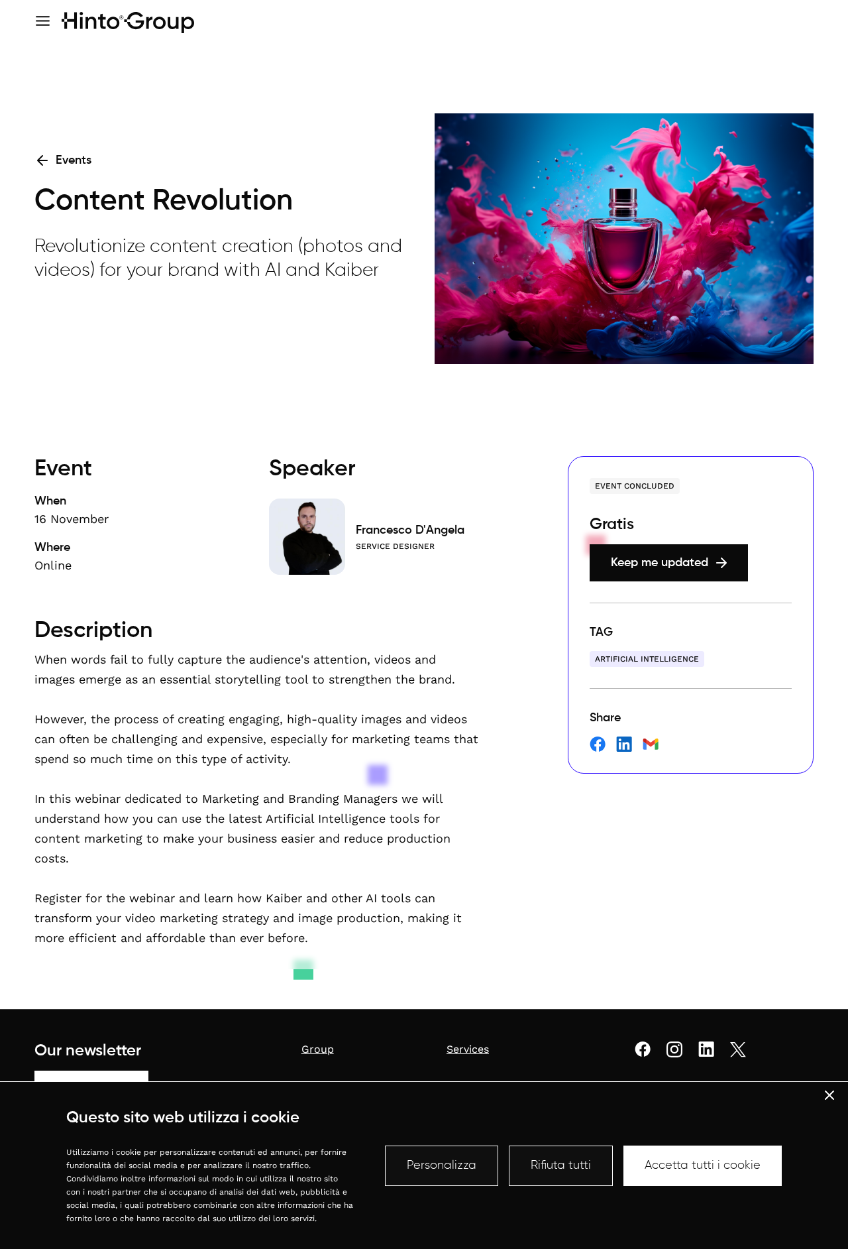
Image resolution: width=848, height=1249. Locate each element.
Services (468, 1049)
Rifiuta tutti (561, 1165)
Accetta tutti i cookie (703, 1165)
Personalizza (441, 1165)
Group (317, 1049)
